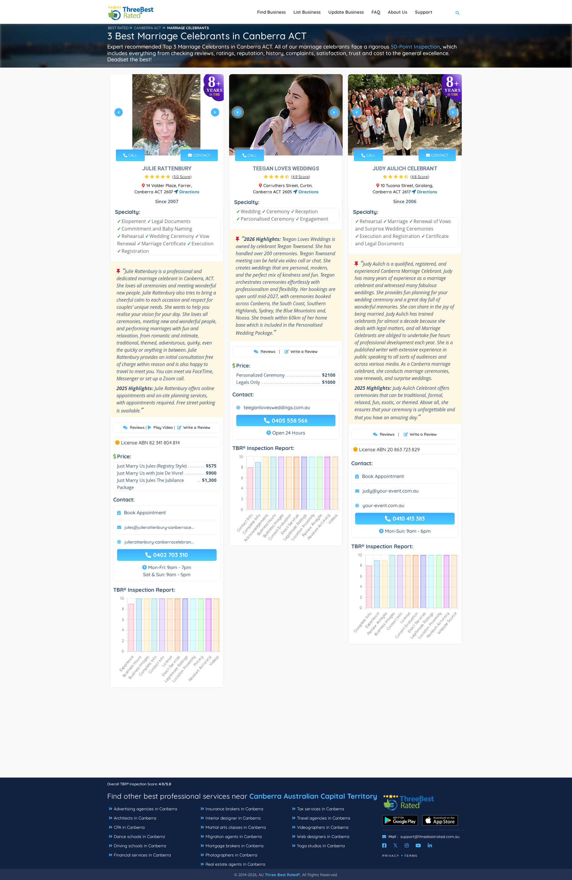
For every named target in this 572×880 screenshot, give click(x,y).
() (182, 176)
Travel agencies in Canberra (323, 818)
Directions (188, 191)
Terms (411, 855)
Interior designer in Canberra (233, 818)
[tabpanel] (167, 114)
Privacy (391, 855)
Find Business (271, 12)
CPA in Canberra (129, 827)
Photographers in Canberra (231, 855)
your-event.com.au (383, 505)
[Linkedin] (430, 845)
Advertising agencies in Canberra (145, 809)
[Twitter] (395, 845)
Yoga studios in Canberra (321, 845)
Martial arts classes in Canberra (236, 827)
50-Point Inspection (415, 46)
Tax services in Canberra (320, 809)
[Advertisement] (286, 735)
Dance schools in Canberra (139, 836)
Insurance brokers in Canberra (234, 809)
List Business (307, 12)
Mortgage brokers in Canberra (234, 845)
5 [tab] (176, 141)
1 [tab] (157, 141)
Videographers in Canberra (322, 827)
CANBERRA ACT (147, 28)
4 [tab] (171, 141)
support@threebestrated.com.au (429, 836)
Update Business (346, 12)
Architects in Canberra (135, 818)
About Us (397, 12)
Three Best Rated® (282, 874)
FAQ (376, 12)
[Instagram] (407, 845)
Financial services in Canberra (142, 855)
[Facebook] (384, 845)
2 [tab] (161, 141)
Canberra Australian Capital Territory (313, 796)
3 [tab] (166, 141)
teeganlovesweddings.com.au (277, 407)
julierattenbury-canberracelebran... (159, 542)
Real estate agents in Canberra (235, 864)
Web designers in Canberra (323, 836)
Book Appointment (145, 512)
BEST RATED (118, 28)
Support (423, 12)
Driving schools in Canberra (140, 845)
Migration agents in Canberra (234, 836)
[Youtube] (418, 845)
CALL (132, 155)
